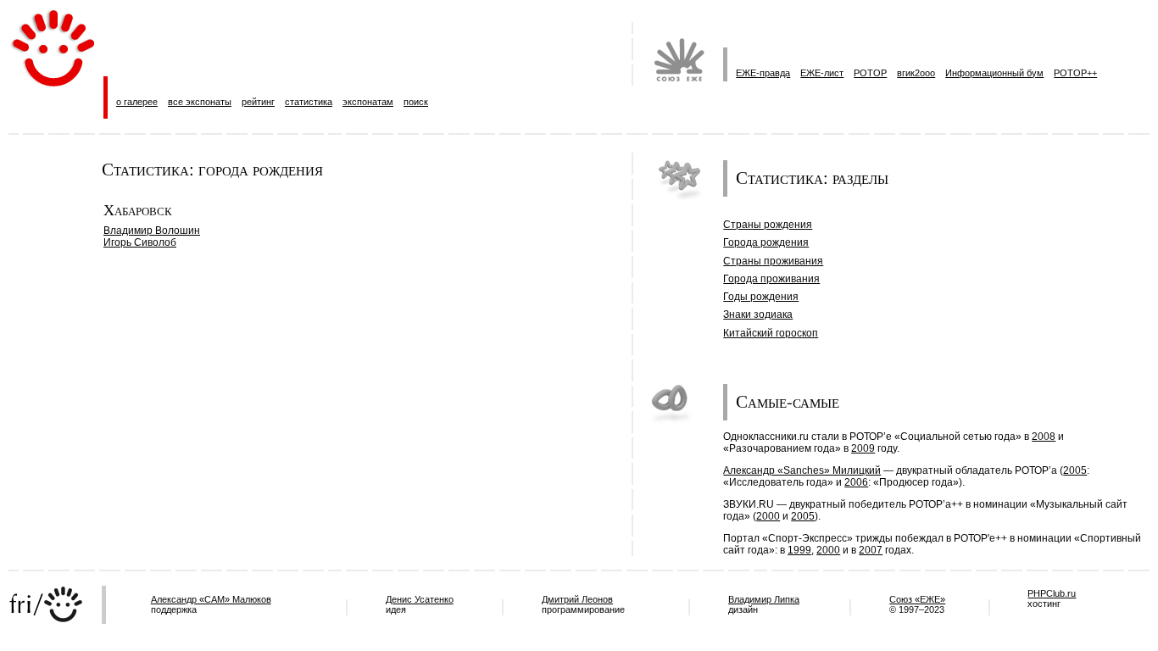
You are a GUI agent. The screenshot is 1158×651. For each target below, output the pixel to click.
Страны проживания (773, 261)
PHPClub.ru (1051, 593)
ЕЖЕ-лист (821, 73)
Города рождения (766, 242)
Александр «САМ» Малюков (211, 599)
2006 (856, 482)
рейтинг (258, 102)
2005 (1075, 470)
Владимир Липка (763, 599)
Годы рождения (761, 297)
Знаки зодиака (758, 314)
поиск (416, 102)
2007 (870, 550)
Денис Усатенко (420, 599)
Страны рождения (767, 225)
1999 (799, 550)
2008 (1043, 436)
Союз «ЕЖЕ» (917, 599)
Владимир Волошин (151, 230)
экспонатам (367, 102)
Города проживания (771, 279)
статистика (308, 102)
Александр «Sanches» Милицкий (802, 470)
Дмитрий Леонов (577, 599)
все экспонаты (199, 102)
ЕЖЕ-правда (763, 73)
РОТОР (870, 73)
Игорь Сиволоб (139, 242)
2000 (768, 516)
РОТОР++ (1075, 73)
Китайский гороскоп (770, 333)
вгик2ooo (916, 73)
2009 (863, 448)
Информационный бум (994, 73)
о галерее (137, 102)
